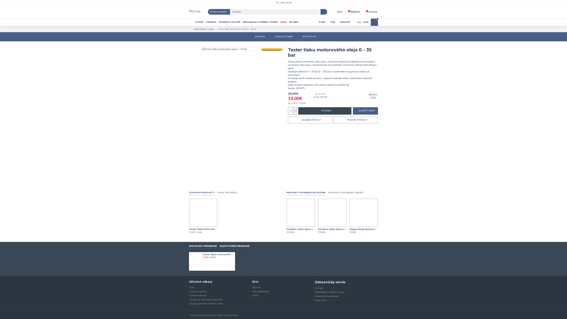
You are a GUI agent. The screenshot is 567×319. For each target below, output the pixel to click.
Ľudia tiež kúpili (227, 192)
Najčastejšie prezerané (235, 246)
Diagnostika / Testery (204, 29)
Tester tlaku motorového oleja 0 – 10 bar (203, 229)
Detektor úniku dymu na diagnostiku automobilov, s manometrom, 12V (332, 229)
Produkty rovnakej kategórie (305, 192)
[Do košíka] (203, 260)
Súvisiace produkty (201, 192)
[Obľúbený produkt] (203, 226)
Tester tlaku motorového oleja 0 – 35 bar (218, 254)
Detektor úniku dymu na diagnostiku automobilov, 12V (300, 229)
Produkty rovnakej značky (345, 192)
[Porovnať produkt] (209, 226)
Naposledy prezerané (203, 246)
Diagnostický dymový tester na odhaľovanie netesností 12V (364, 229)
